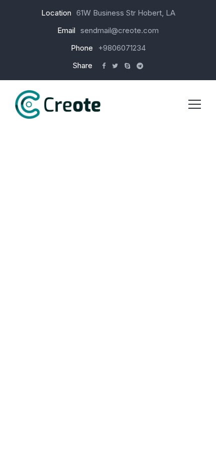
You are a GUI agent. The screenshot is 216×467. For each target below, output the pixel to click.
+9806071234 (122, 48)
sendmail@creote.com (119, 30)
